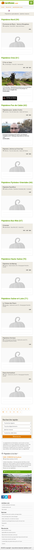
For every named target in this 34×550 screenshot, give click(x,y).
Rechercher (17, 436)
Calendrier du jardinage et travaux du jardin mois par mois (13, 521)
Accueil (2, 7)
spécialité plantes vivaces (18, 7)
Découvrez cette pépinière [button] (12, 472)
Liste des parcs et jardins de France (9, 539)
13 (13, 412)
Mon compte (4, 509)
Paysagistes (4, 523)
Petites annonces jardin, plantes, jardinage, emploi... (12, 514)
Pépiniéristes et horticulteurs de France (9, 534)
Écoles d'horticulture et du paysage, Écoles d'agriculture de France (15, 537)
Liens (3, 525)
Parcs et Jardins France (6, 530)
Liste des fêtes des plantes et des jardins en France (12, 541)
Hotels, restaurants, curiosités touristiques (10, 518)
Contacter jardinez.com (6, 507)
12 (10, 412)
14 (17, 412)
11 (6, 412)
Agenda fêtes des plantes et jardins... (9, 532)
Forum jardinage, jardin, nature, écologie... (10, 516)
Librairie (3, 543)
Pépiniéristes (8, 7)
